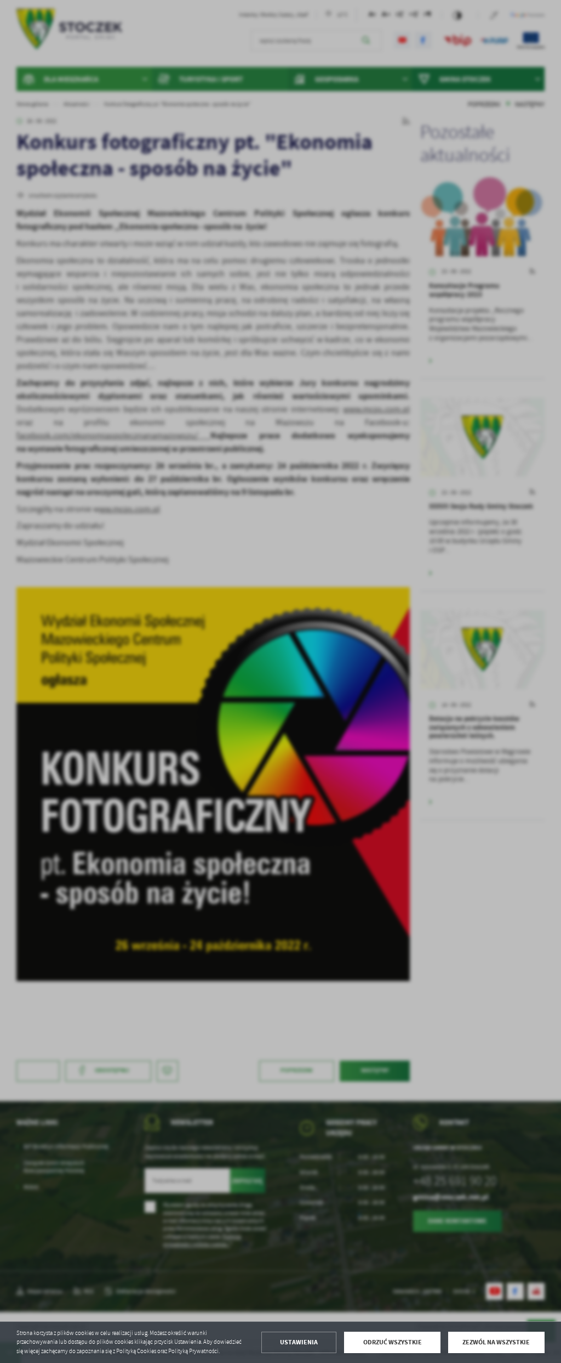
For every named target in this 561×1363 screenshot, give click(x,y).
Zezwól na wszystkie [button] (496, 1342)
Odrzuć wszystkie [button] (392, 1342)
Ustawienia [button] (299, 1342)
